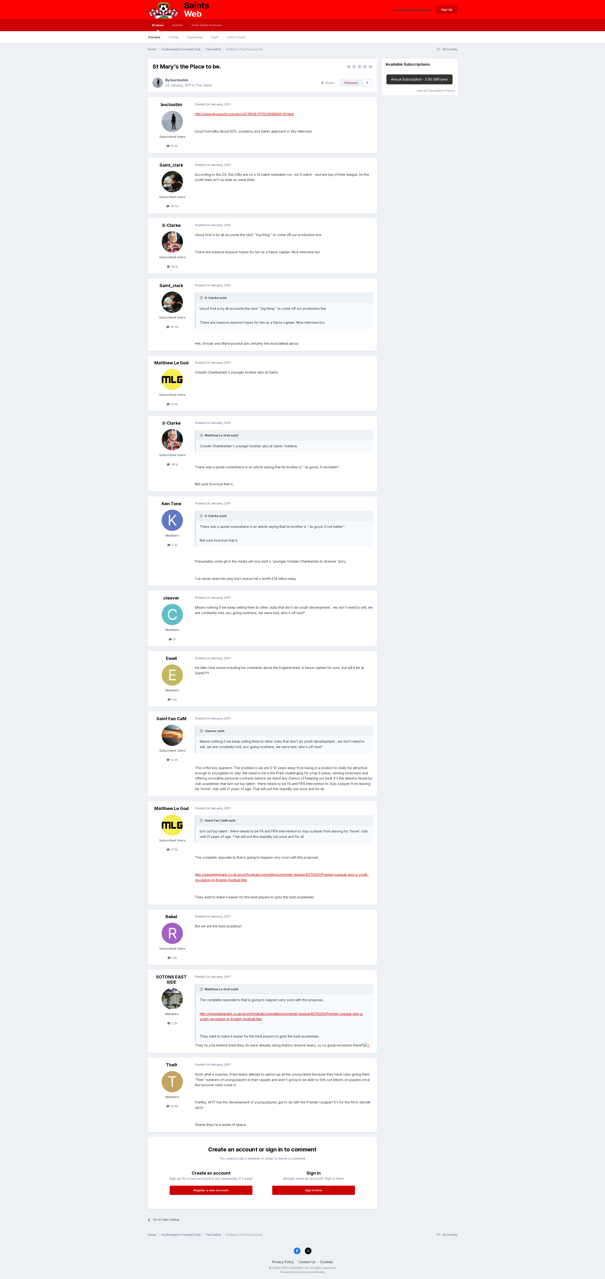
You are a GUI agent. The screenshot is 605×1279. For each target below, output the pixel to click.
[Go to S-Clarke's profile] (172, 242)
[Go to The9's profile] (172, 1081)
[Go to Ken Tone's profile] (172, 520)
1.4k (174, 699)
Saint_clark (171, 165)
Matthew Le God (171, 362)
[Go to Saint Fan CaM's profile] (172, 735)
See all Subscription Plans (435, 90)
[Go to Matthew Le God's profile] (172, 379)
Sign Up (446, 9)
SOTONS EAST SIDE (171, 979)
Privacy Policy (283, 1262)
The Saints (203, 85)
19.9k (174, 146)
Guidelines (195, 37)
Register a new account (211, 1190)
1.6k (174, 958)
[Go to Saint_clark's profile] (172, 181)
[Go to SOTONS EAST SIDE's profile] (172, 998)
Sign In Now (313, 1190)
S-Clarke (171, 225)
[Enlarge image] (366, 1045)
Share (329, 83)
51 (174, 639)
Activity (177, 25)
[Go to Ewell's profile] (172, 675)
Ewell (171, 658)
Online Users (236, 37)
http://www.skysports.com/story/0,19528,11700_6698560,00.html (244, 114)
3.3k (173, 545)
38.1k (174, 266)
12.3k (174, 760)
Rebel (171, 916)
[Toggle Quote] (202, 298)
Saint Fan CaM (171, 718)
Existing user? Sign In (412, 10)
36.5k (173, 206)
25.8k (173, 1106)
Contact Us (306, 1262)
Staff (214, 37)
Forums (154, 37)
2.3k (173, 1023)
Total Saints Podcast (206, 25)
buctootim (179, 80)
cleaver (171, 597)
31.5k (174, 404)
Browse (158, 25)
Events (174, 37)
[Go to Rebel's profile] (172, 933)
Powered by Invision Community (302, 1272)
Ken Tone (171, 503)
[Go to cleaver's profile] (172, 614)
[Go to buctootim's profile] (157, 83)
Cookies (326, 1262)
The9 (171, 1064)
